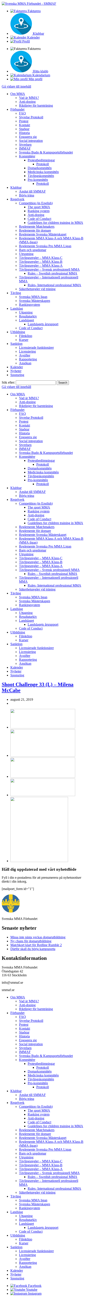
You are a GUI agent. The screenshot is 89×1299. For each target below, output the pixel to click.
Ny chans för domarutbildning (30, 941)
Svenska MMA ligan (33, 297)
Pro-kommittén (38, 180)
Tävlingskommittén (41, 176)
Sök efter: (8, 382)
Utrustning (26, 254)
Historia (24, 133)
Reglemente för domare (35, 230)
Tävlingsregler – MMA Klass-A (41, 265)
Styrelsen (25, 144)
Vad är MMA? (29, 98)
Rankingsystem (29, 304)
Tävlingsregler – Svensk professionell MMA (49, 269)
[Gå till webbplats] (42, 727)
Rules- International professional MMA (54, 285)
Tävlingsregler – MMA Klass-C (40, 258)
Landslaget (26, 320)
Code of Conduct (39, 219)
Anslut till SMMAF (32, 191)
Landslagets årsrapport (43, 324)
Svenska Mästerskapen (34, 301)
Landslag (16, 308)
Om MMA (17, 94)
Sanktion (16, 343)
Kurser (23, 340)
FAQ (22, 113)
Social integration (31, 140)
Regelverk (17, 199)
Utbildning (17, 332)
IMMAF (25, 148)
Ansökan (25, 363)
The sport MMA (39, 207)
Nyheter (15, 371)
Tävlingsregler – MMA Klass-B (40, 261)
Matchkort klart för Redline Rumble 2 (36, 945)
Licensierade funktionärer (36, 347)
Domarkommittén (40, 168)
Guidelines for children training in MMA (55, 222)
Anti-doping (27, 101)
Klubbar (16, 187)
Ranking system (38, 211)
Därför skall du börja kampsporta (32, 949)
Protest (23, 121)
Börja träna (26, 195)
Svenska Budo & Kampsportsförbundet (46, 152)
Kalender (16, 367)
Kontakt (24, 125)
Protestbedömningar (41, 160)
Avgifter (24, 355)
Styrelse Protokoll (31, 117)
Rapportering (28, 359)
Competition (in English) (36, 203)
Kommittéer (27, 156)
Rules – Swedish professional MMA (52, 273)
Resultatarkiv (28, 316)
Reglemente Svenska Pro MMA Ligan (45, 246)
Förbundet (17, 109)
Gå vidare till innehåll (16, 86)
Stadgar (24, 129)
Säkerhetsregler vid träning (37, 289)
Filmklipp (25, 336)
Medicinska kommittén (43, 172)
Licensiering (27, 351)
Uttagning (26, 312)
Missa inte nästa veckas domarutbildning (37, 937)
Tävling (15, 293)
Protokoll (42, 164)
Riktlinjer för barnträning (36, 105)
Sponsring (17, 375)
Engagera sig (28, 137)
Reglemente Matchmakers (36, 226)
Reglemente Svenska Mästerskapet (42, 234)
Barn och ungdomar (32, 250)
